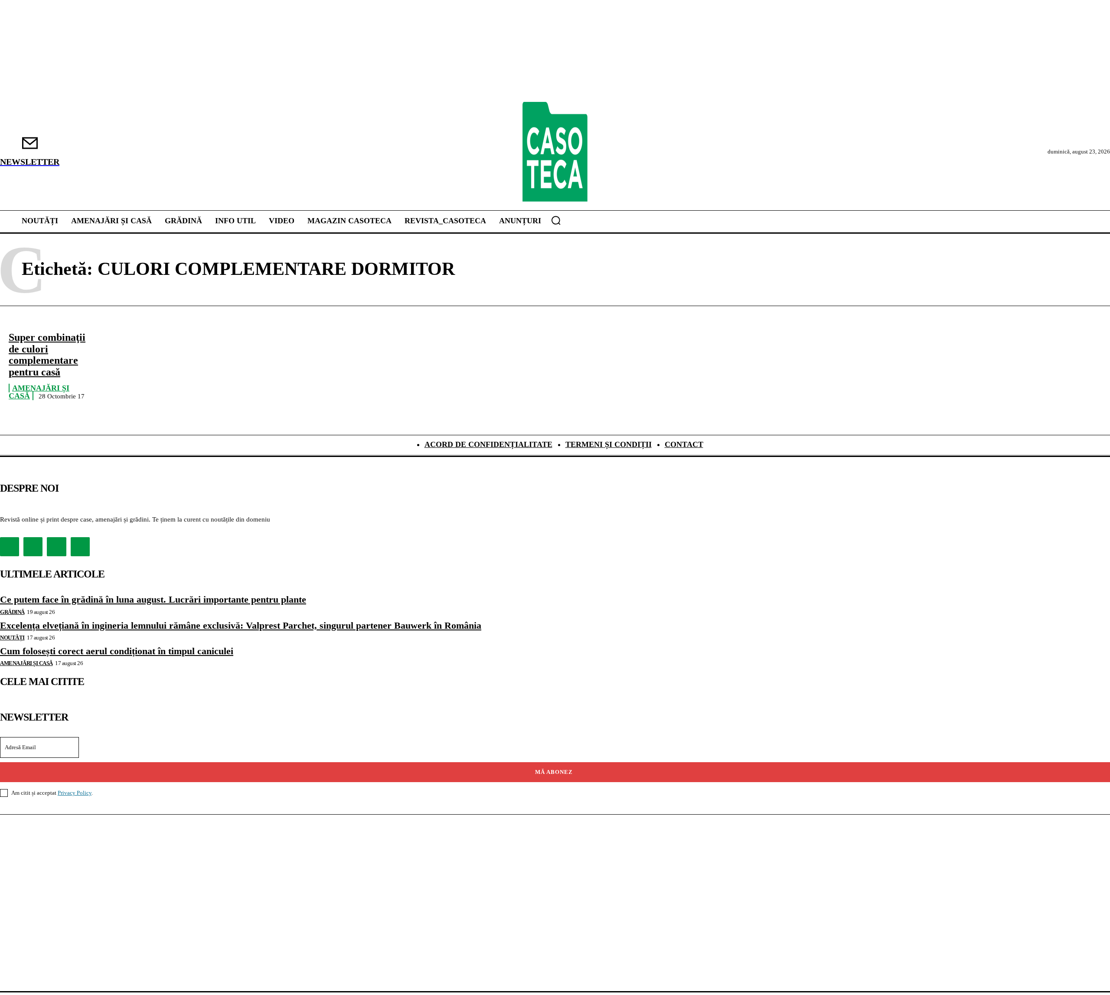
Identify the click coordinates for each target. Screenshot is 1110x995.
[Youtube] (80, 546)
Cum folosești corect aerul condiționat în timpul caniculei (116, 651)
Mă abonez (554, 772)
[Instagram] (32, 546)
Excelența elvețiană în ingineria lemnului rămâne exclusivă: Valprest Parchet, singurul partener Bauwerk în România (240, 625)
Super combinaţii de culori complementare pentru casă (47, 354)
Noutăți (12, 637)
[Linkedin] (56, 546)
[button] (555, 220)
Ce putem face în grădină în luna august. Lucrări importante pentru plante (153, 599)
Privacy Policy (74, 792)
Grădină (12, 612)
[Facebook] (9, 546)
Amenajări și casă (39, 392)
